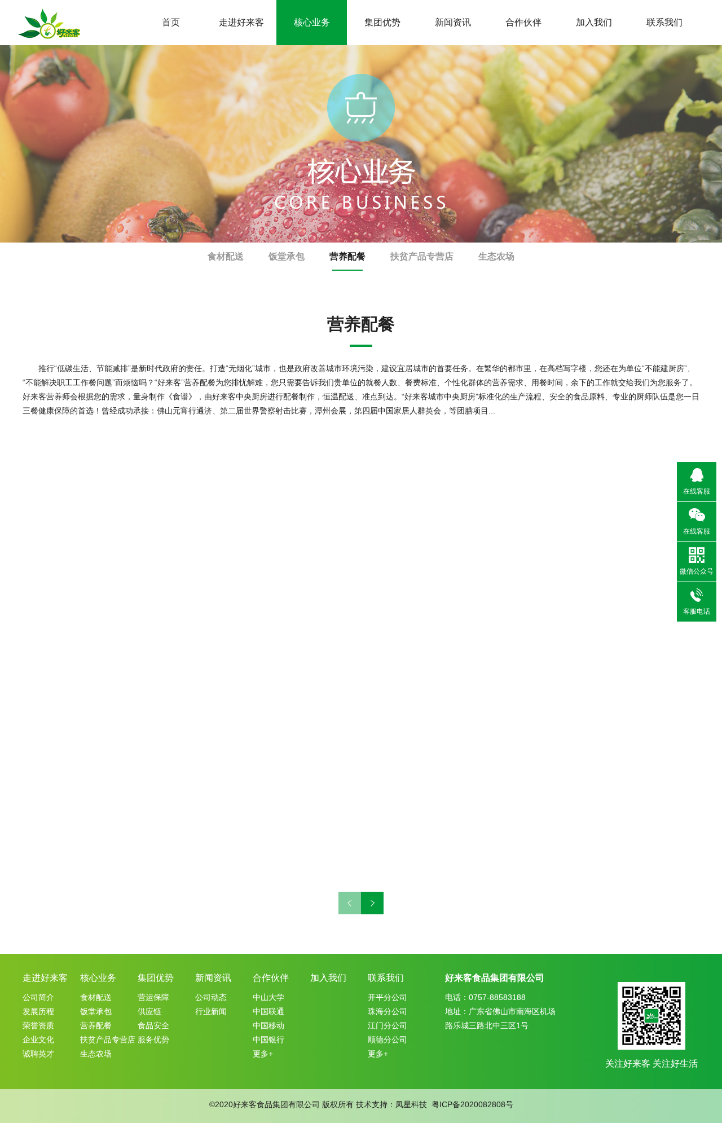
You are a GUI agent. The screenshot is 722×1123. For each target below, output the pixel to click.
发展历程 (38, 1011)
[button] (372, 903)
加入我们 (594, 22)
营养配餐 (347, 256)
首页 (171, 22)
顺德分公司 (387, 1039)
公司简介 (38, 997)
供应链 (149, 1011)
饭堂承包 (286, 256)
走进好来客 (241, 22)
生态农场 (496, 256)
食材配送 (226, 256)
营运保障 (153, 997)
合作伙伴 (523, 22)
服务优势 (153, 1039)
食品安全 (153, 1025)
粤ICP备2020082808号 (472, 1104)
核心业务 (312, 22)
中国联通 (268, 1011)
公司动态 (211, 997)
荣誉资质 (38, 1025)
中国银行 (268, 1039)
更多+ (263, 1053)
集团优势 (382, 22)
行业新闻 (211, 1011)
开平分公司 (387, 997)
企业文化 (38, 1039)
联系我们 (664, 22)
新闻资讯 (453, 22)
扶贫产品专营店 (422, 256)
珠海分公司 (387, 1011)
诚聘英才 (38, 1053)
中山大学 (268, 997)
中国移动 (268, 1025)
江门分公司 (387, 1025)
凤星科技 (411, 1104)
